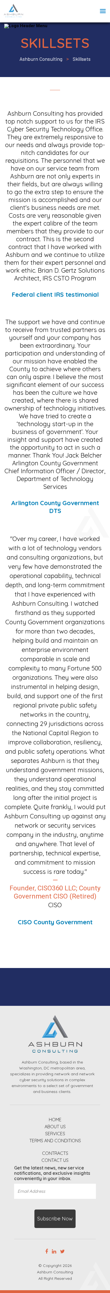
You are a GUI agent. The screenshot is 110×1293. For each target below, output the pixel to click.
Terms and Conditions (55, 1141)
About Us (55, 1127)
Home (55, 1120)
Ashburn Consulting (55, 1272)
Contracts (55, 1153)
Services (55, 1134)
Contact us (55, 1160)
